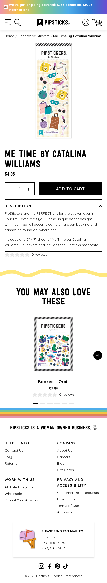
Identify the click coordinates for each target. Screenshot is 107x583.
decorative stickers (34, 36)
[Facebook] (49, 567)
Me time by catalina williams (77, 36)
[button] (8, 22)
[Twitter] (57, 567)
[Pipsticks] (53, 22)
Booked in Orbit (53, 381)
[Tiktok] (65, 567)
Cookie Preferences (67, 576)
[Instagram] (41, 567)
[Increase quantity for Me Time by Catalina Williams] (30, 189)
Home (9, 36)
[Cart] (97, 22)
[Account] (85, 22)
